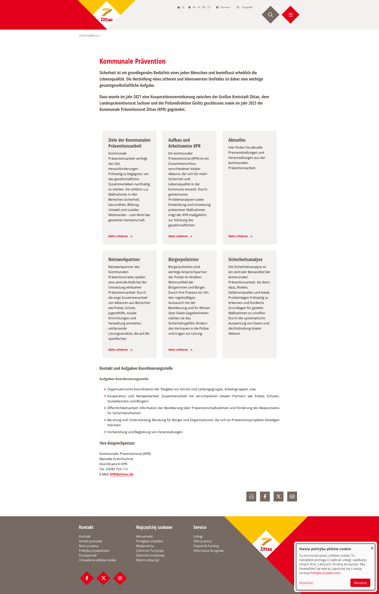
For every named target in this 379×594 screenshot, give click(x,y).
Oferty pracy (202, 541)
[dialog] (335, 567)
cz (208, 7)
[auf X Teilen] (278, 496)
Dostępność (88, 555)
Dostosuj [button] (306, 583)
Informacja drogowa (208, 550)
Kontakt (85, 536)
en (203, 7)
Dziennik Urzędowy (150, 555)
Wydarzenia (145, 546)
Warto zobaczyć (147, 560)
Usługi (198, 536)
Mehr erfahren (118, 236)
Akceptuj (360, 583)
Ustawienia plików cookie (97, 560)
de (194, 7)
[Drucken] (251, 496)
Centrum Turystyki (150, 550)
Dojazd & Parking (206, 546)
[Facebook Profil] (87, 578)
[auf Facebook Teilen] (265, 496)
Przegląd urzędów (149, 541)
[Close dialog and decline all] (372, 546)
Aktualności (144, 536)
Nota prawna (88, 546)
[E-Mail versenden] (292, 496)
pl (199, 7)
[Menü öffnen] (290, 14)
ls (183, 7)
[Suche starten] (270, 14)
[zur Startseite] (106, 15)
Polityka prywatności (94, 550)
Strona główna (88, 35)
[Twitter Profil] (103, 578)
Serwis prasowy (90, 541)
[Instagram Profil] (120, 578)
